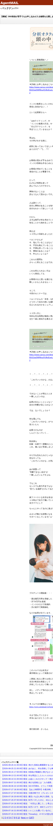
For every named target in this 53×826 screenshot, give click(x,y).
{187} (31, 818)
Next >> (24, 818)
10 (18, 818)
